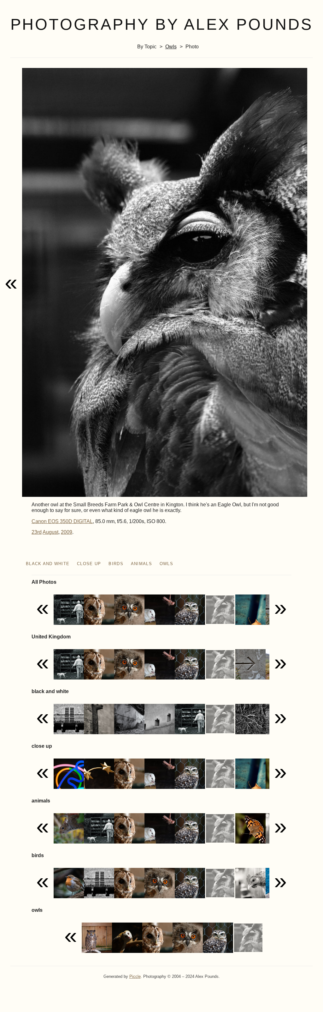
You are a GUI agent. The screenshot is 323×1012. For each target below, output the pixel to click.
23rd (37, 532)
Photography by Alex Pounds (161, 24)
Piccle (135, 976)
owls (171, 46)
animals (141, 563)
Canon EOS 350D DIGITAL (62, 521)
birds (116, 563)
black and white (47, 563)
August (50, 532)
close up (89, 563)
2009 (66, 532)
